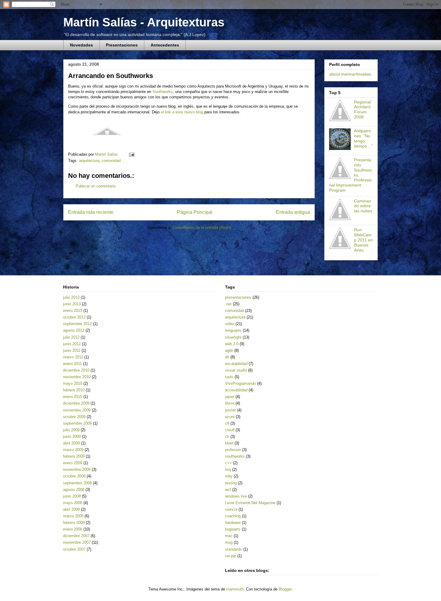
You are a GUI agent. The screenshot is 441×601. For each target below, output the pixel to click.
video (229, 323)
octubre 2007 (74, 549)
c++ (228, 463)
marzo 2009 (73, 449)
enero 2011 (72, 363)
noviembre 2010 (77, 377)
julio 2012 (71, 337)
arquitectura (89, 160)
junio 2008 (72, 496)
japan (229, 396)
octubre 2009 (74, 416)
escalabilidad (236, 363)
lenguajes (233, 330)
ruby (228, 476)
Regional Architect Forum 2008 (362, 109)
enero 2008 (72, 529)
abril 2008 (71, 509)
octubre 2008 (74, 476)
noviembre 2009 (77, 410)
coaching (233, 516)
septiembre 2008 (77, 483)
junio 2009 (72, 436)
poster (230, 410)
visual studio (236, 370)
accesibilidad (236, 390)
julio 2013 (71, 297)
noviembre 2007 (77, 542)
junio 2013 (72, 304)
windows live (236, 496)
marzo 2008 (73, 516)
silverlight (233, 337)
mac (228, 536)
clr (227, 436)
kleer (229, 443)
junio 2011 (71, 350)
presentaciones (238, 297)
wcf (228, 489)
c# (227, 423)
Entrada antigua (293, 212)
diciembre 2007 (76, 536)
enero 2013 (72, 310)
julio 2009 (71, 430)
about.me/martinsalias (350, 74)
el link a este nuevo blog (182, 112)
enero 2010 (72, 396)
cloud (229, 430)
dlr (227, 357)
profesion (233, 449)
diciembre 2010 (76, 370)
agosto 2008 (73, 489)
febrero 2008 (74, 522)
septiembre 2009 (77, 423)
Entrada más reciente (90, 212)
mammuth (235, 589)
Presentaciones (122, 45)
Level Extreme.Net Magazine (250, 503)
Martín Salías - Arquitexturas (143, 22)
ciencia (231, 509)
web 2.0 (231, 344)
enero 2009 (72, 463)
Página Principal (194, 212)
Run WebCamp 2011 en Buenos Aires (363, 239)
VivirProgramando (240, 383)
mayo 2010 (72, 383)
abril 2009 (71, 443)
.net (228, 304)
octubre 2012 (74, 317)
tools (229, 377)
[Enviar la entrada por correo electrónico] (131, 154)
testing (231, 483)
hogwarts (233, 529)
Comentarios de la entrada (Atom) (201, 227)
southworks (235, 456)
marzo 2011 (73, 357)
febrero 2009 (74, 456)
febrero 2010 (74, 390)
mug (228, 542)
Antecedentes (165, 45)
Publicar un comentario (96, 186)
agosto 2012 (73, 330)
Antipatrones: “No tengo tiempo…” (363, 138)
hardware (233, 522)
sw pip (230, 556)
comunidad (111, 160)
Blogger (285, 589)
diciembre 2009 (76, 403)
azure (230, 416)
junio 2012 (72, 344)
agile (229, 350)
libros (229, 403)
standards (233, 549)
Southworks (162, 91)
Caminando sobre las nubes (363, 206)
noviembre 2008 (77, 469)
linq (228, 469)
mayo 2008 (72, 503)
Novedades (81, 45)
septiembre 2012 (77, 323)
